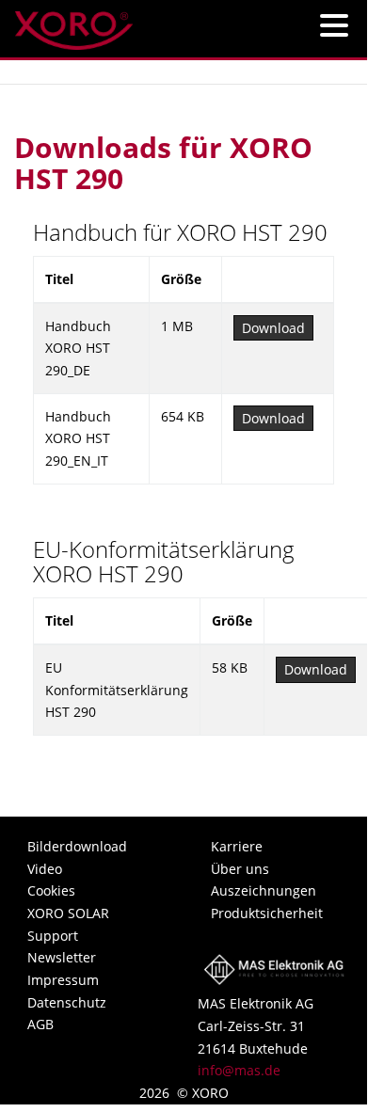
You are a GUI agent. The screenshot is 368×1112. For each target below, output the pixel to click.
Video (44, 869)
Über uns (240, 869)
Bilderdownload (77, 846)
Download (273, 328)
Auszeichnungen (263, 890)
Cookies (51, 890)
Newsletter (61, 957)
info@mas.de (239, 1070)
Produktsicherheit (267, 913)
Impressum (63, 980)
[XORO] (74, 25)
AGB (40, 1024)
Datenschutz (66, 1002)
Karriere (237, 846)
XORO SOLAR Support (68, 924)
